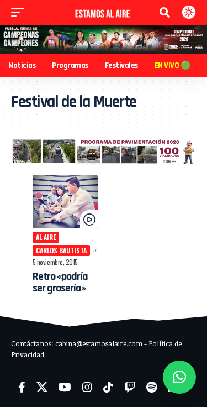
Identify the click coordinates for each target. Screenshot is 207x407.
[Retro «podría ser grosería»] (65, 201)
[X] (42, 387)
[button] (20, 12)
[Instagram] (87, 387)
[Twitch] (129, 387)
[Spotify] (152, 387)
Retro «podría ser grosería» (60, 282)
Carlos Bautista (61, 250)
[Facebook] (21, 387)
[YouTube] (65, 387)
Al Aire (46, 237)
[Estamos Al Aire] (104, 12)
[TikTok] (108, 387)
